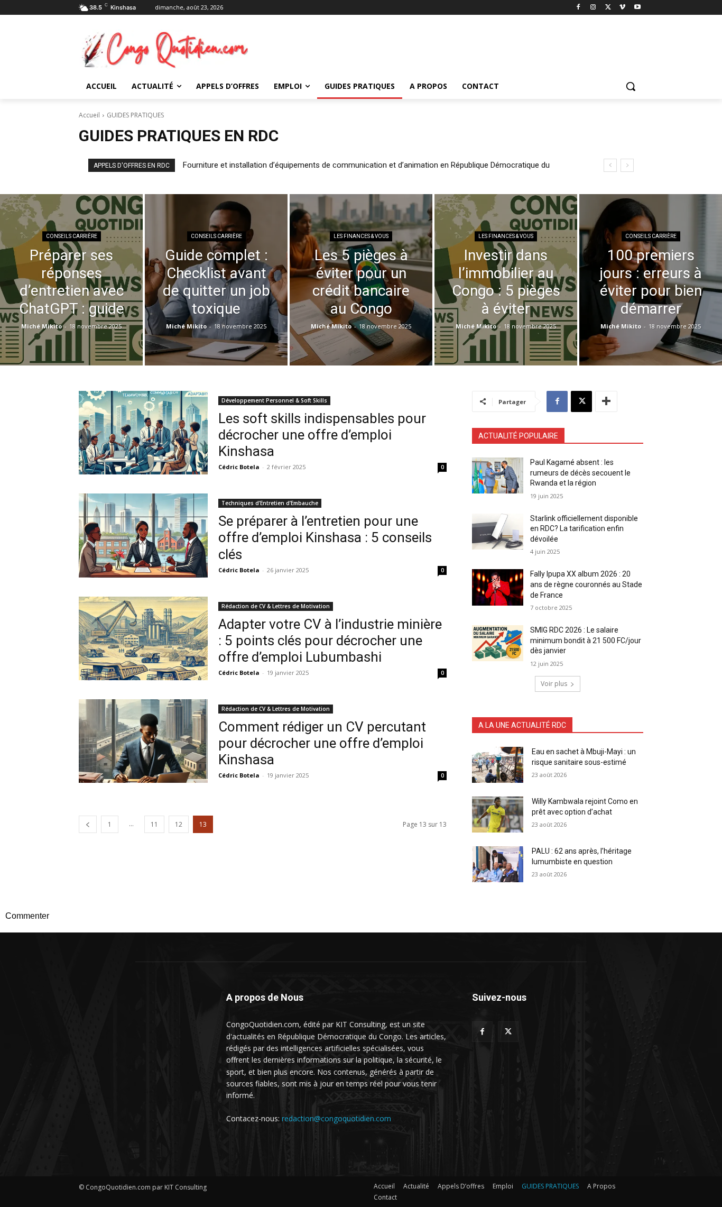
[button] (630, 86)
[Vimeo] (622, 8)
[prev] (610, 165)
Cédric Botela (239, 467)
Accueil (89, 115)
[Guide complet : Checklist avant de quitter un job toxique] (216, 279)
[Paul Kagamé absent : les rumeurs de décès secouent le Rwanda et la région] (497, 475)
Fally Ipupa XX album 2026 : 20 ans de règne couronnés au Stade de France (586, 584)
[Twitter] (508, 1031)
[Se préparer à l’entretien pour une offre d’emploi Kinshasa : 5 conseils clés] (143, 535)
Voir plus (554, 683)
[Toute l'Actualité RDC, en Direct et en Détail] (163, 49)
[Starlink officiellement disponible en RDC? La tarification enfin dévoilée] (497, 532)
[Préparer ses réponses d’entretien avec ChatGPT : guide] (71, 279)
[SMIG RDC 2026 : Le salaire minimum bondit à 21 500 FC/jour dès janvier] (497, 643)
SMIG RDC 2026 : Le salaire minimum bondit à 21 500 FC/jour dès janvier (585, 640)
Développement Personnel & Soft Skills (274, 400)
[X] (608, 8)
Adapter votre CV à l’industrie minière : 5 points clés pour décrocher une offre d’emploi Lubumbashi (330, 640)
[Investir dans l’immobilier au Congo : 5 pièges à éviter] (505, 279)
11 (154, 824)
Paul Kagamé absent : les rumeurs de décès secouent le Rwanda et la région (580, 472)
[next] (627, 165)
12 (178, 824)
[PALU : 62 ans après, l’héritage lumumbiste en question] (497, 864)
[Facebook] (578, 8)
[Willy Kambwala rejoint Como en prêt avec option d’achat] (497, 815)
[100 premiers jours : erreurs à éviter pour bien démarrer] (650, 279)
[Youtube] (637, 8)
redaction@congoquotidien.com (336, 1118)
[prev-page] (88, 824)
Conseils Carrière (71, 236)
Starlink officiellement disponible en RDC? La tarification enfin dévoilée (584, 528)
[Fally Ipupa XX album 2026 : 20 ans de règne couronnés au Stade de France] (497, 587)
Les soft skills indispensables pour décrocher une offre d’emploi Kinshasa (322, 434)
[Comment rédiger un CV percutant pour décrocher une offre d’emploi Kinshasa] (143, 741)
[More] (606, 401)
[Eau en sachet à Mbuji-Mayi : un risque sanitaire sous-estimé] (497, 765)
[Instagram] (593, 8)
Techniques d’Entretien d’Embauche (269, 503)
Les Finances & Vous (361, 236)
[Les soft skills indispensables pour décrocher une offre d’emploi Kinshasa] (143, 432)
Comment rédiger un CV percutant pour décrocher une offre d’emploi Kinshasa (322, 743)
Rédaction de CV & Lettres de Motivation (275, 606)
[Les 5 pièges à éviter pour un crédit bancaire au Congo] (361, 279)
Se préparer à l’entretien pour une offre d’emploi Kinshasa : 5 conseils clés (325, 537)
